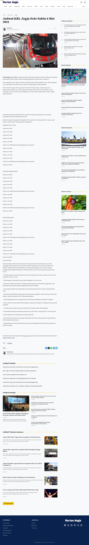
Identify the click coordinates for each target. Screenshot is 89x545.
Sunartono (9, 28)
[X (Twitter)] (68, 525)
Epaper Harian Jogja (9, 337)
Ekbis (23, 6)
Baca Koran (70, 6)
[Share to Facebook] (46, 348)
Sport (41, 6)
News (10, 6)
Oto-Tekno (29, 6)
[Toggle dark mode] (85, 2)
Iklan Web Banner (7, 532)
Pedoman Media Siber (8, 525)
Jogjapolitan (17, 6)
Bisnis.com (34, 525)
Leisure (58, 6)
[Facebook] (65, 525)
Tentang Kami (6, 523)
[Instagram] (71, 525)
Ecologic (53, 6)
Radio (64, 6)
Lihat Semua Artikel (8, 503)
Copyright (5, 528)
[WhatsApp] (81, 525)
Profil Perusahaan (7, 530)
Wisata (36, 6)
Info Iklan (5, 535)
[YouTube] (74, 525)
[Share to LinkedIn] (54, 348)
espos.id (33, 523)
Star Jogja (34, 528)
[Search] (81, 2)
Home (5, 6)
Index (83, 6)
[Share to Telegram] (56, 348)
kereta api (9, 343)
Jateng (46, 6)
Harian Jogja (26, 335)
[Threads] (78, 525)
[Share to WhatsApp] (51, 348)
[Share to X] (49, 348)
